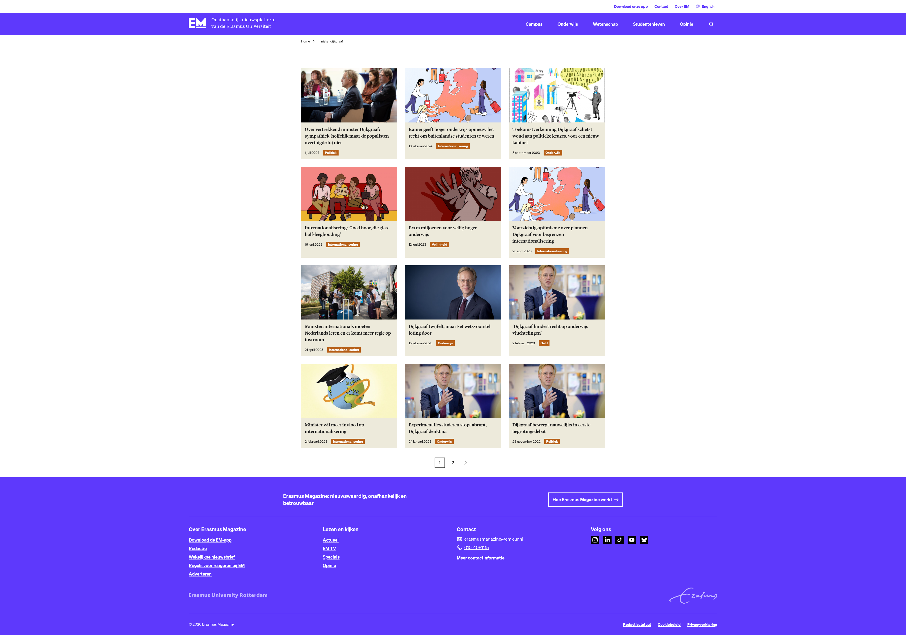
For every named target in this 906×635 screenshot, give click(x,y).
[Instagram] (595, 540)
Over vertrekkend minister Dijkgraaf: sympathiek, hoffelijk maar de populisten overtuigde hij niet (347, 136)
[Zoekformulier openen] (711, 24)
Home (305, 41)
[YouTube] (632, 540)
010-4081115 (476, 547)
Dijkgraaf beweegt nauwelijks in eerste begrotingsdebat (551, 428)
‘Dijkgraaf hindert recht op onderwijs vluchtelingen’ (550, 330)
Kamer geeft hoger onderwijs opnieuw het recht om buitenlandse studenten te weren (451, 133)
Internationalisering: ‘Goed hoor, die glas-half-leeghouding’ (347, 231)
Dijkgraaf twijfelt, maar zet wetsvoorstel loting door (450, 330)
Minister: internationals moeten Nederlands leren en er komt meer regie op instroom (348, 333)
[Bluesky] (644, 540)
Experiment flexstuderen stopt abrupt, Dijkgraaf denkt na (448, 428)
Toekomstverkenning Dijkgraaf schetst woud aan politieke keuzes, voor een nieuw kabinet (555, 136)
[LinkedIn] (607, 540)
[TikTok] (619, 540)
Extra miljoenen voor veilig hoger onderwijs (443, 231)
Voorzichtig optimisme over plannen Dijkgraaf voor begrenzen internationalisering (550, 234)
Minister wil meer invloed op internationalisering (334, 428)
